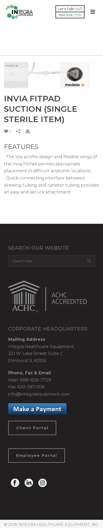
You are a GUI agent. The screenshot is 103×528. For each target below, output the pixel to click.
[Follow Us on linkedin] (29, 483)
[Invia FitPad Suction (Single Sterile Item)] (51, 75)
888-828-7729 (35, 380)
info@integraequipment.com (39, 394)
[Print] (30, 131)
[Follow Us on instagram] (42, 483)
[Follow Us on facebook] (15, 483)
